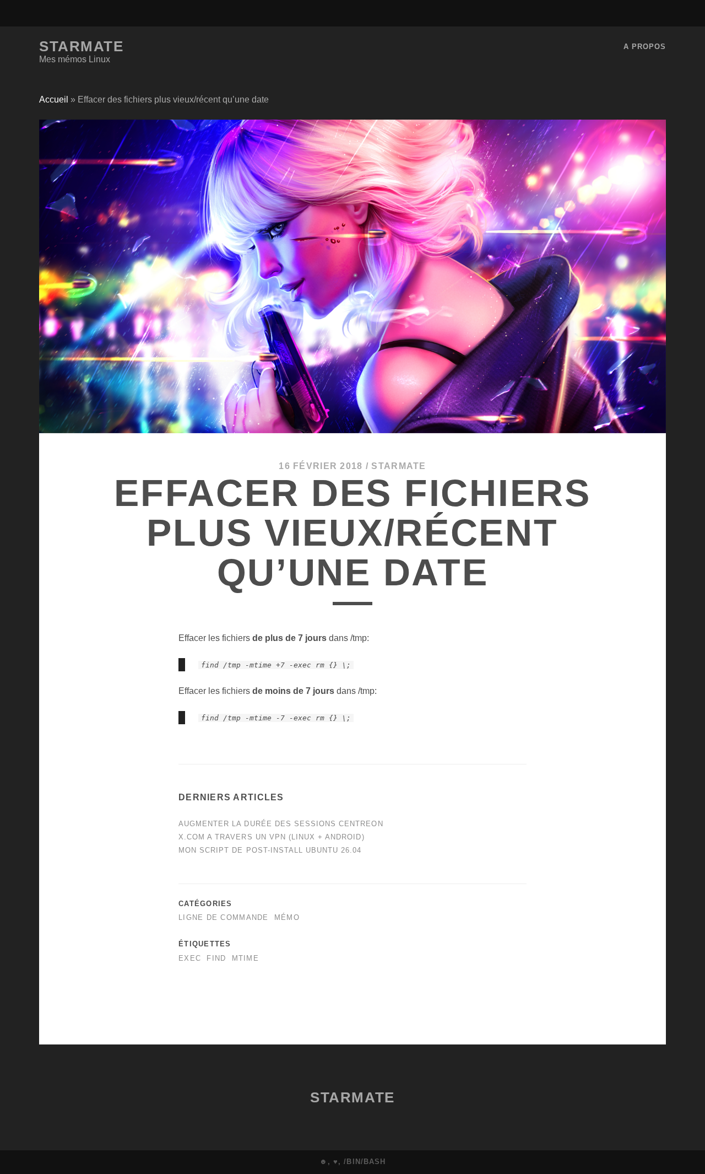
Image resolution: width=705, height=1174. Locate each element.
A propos (644, 46)
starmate (398, 466)
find (216, 958)
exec (189, 958)
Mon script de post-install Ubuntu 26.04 (270, 850)
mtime (245, 958)
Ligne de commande (223, 917)
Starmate (81, 46)
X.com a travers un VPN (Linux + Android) (271, 837)
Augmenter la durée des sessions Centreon (280, 824)
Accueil (53, 99)
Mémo (287, 917)
